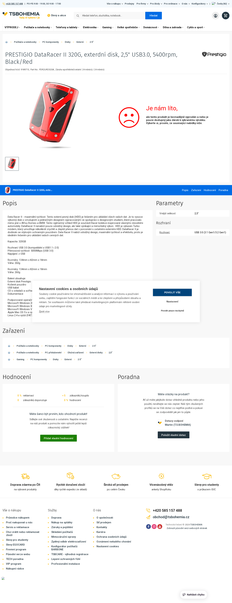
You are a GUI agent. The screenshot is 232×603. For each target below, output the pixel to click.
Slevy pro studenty (17, 539)
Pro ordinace (170, 3)
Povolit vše (172, 292)
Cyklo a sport (195, 27)
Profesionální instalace (65, 563)
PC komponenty (50, 42)
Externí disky (96, 352)
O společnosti (104, 517)
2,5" (110, 352)
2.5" (92, 42)
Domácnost (150, 27)
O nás (184, 3)
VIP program (13, 563)
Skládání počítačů (62, 532)
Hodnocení (210, 190)
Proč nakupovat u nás (19, 522)
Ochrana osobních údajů (111, 536)
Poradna (223, 190)
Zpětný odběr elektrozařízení (68, 541)
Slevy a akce (58, 15)
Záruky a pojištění (62, 527)
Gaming (107, 27)
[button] (220, 4)
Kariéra (100, 532)
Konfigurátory (198, 3)
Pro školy (155, 3)
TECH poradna (14, 559)
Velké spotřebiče (127, 27)
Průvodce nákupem (17, 517)
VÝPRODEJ (11, 27)
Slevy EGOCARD (15, 544)
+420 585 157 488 (14, 4)
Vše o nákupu (113, 3)
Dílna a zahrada (172, 27)
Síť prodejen (103, 522)
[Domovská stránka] (6, 42)
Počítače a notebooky (37, 27)
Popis (185, 190)
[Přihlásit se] (215, 15)
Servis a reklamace (17, 527)
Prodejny (129, 3)
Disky (67, 42)
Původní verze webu (18, 554)
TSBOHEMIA (196, 524)
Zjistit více (44, 311)
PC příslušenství (53, 352)
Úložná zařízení (75, 352)
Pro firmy (141, 3)
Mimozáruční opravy (63, 536)
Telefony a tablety (66, 27)
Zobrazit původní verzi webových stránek (187, 528)
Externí (79, 42)
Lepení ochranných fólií (65, 559)
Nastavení (172, 301)
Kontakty (101, 527)
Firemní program (16, 549)
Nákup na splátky (61, 522)
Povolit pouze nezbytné (172, 310)
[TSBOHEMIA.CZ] (21, 15)
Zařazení (196, 190)
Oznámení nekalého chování (113, 541)
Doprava (56, 517)
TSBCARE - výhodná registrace (69, 554)
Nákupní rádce (15, 568)
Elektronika (89, 27)
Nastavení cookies (107, 546)
